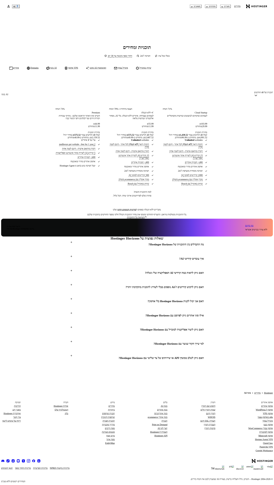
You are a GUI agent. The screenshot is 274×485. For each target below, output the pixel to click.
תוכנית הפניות (109, 421)
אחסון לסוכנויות (266, 432)
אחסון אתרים (267, 406)
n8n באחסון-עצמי (265, 417)
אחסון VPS (268, 413)
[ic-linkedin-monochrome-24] (39, 461)
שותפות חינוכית (108, 417)
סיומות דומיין (209, 428)
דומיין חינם (210, 413)
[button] (137, 244)
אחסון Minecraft (265, 436)
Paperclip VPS (266, 447)
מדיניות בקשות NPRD (59, 468)
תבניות (164, 421)
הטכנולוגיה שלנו (61, 410)
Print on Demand (159, 424)
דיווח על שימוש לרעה (11, 421)
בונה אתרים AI (160, 413)
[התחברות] (8, 6)
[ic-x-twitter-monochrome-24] (23, 461)
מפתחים (212, 6)
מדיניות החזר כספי (23, 468)
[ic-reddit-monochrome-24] (13, 461)
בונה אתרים (162, 410)
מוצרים (227, 6)
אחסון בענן (268, 424)
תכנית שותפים (108, 413)
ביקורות (111, 410)
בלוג (66, 413)
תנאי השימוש (7, 468)
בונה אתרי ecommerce (157, 417)
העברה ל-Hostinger (158, 432)
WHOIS (211, 417)
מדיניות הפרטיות (40, 468)
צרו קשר (17, 417)
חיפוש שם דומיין (208, 406)
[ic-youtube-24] (18, 461)
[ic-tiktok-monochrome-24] (8, 461)
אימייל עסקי (267, 421)
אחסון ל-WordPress (264, 410)
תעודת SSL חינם (207, 421)
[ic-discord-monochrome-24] (3, 461)
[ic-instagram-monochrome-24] (28, 461)
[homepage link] (256, 6)
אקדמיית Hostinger (12, 413)
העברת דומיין (209, 424)
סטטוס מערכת (108, 432)
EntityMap (110, 443)
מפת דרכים (110, 428)
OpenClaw (268, 443)
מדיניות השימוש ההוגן (126, 209)
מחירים (237, 6)
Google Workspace (264, 450)
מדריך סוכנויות (108, 424)
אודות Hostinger (61, 406)
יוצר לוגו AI (162, 428)
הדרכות (17, 406)
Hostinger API (160, 436)
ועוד (213, 468)
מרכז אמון (110, 436)
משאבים (197, 6)
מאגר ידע (17, 410)
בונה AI (164, 406)
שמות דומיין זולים (208, 410)
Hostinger (268, 393)
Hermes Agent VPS (264, 439)
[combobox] (263, 94)
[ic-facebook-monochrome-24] (33, 461)
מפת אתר (110, 439)
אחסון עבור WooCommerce (260, 428)
